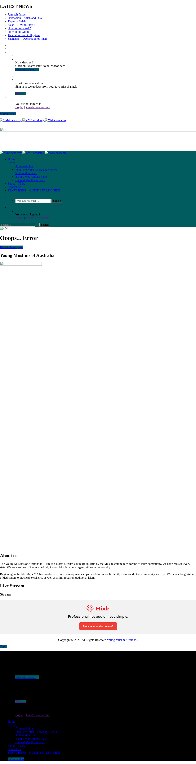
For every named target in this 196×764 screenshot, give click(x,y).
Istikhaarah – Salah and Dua (25, 18)
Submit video (8, 113)
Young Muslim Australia (121, 640)
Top (2, 646)
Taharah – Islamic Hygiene (24, 35)
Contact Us (14, 187)
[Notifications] (9, 72)
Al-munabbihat (24, 166)
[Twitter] (9, 48)
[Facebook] (9, 45)
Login (19, 107)
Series (11, 162)
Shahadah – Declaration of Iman (27, 38)
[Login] (9, 97)
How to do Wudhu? (20, 31)
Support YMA (16, 183)
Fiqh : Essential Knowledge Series (36, 169)
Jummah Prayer (17, 14)
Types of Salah (17, 21)
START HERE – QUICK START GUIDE (34, 190)
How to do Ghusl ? (19, 28)
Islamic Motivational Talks (31, 176)
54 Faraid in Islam (26, 173)
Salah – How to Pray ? (21, 24)
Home (11, 159)
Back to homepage (11, 247)
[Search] (9, 197)
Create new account (38, 107)
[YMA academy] (33, 120)
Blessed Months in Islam (30, 180)
